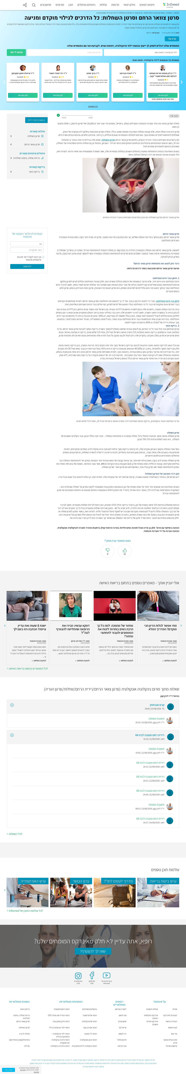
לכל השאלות (15, 834)
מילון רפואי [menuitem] (129, 5)
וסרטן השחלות (108, 139)
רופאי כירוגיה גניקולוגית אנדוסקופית (61, 1041)
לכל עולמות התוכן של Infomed (26, 911)
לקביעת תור (163, 95)
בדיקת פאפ (25, 1009)
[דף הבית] (169, 5)
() (161, 79)
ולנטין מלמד (121, 1039)
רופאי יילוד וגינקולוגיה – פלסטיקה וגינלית (60, 1035)
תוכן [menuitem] (70, 5)
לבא (5, 626)
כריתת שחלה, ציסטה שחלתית (21, 1017)
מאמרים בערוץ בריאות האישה (154, 13)
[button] (34, 5)
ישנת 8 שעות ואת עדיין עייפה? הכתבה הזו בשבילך (29, 627)
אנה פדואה (122, 1046)
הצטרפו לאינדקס (170, 1015)
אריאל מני (122, 1027)
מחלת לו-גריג (24, 1033)
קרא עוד (172, 38)
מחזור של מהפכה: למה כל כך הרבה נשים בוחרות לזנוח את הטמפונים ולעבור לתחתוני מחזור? (115, 631)
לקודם (181, 626)
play (58, 115)
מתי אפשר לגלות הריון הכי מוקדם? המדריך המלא (160, 627)
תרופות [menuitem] (115, 5)
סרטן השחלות (24, 1027)
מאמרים (169, 13)
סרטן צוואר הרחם (23, 1021)
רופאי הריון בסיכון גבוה (61, 1021)
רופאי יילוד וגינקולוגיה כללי (59, 1027)
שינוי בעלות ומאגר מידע (170, 1041)
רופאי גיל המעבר (90, 1033)
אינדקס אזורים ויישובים (152, 1023)
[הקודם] (182, 82)
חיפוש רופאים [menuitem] (147, 5)
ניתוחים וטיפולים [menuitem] (86, 5)
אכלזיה (27, 1046)
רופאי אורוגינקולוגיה (89, 1021)
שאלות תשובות (152, 1009)
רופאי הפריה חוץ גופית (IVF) (59, 1015)
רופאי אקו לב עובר (90, 1027)
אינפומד (176, 13)
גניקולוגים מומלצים (89, 1009)
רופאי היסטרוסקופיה (62, 1009)
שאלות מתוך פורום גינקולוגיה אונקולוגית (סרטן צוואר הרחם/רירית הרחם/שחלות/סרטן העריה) (111, 689)
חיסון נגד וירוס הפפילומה (167, 301)
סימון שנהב (122, 1021)
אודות (175, 1009)
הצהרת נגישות (171, 1021)
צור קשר (174, 1033)
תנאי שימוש (172, 1027)
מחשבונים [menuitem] (45, 5)
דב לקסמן (122, 1033)
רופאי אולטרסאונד (90, 1015)
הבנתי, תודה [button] (8, 1070)
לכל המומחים (93, 106)
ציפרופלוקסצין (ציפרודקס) (19, 1039)
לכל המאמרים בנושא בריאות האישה (28, 668)
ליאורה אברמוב (120, 1009)
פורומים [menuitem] (60, 5)
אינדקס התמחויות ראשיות (151, 1017)
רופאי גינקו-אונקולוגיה (88, 1039)
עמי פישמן (122, 1015)
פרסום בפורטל (171, 1046)
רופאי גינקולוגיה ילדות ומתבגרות (84, 1046)
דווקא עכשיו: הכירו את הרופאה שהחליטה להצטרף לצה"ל (73, 629)
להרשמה (27, 266)
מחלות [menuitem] (103, 5)
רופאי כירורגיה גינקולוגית (60, 1046)
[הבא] (4, 82)
